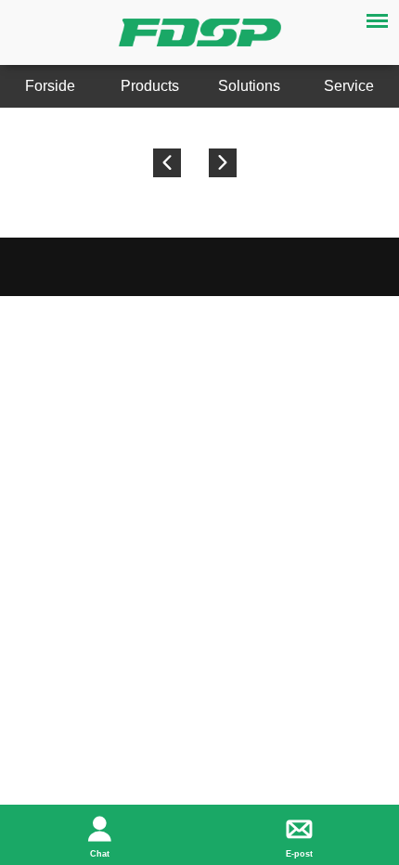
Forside (50, 86)
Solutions (249, 86)
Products (150, 86)
